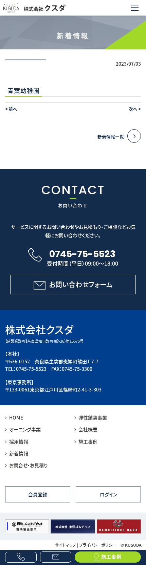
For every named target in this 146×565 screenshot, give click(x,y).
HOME (16, 417)
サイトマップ (65, 545)
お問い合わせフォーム (81, 284)
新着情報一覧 (110, 136)
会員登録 (37, 494)
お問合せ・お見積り (28, 465)
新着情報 (18, 453)
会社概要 (87, 429)
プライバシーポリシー (97, 545)
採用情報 (18, 441)
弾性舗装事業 (92, 417)
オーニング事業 (25, 429)
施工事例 (87, 441)
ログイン (108, 494)
